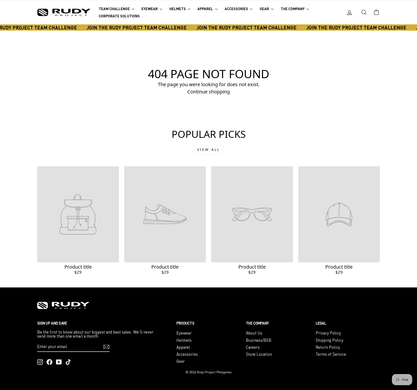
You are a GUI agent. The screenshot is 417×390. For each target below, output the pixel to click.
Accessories (237, 8)
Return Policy (328, 347)
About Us (254, 332)
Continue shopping (208, 91)
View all (208, 149)
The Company (293, 8)
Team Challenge (115, 8)
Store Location (259, 354)
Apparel (205, 8)
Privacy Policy (328, 332)
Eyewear (150, 8)
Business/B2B (258, 340)
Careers (253, 347)
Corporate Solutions (119, 16)
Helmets (178, 8)
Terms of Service (331, 354)
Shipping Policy (329, 340)
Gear (265, 8)
